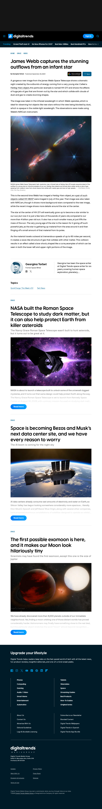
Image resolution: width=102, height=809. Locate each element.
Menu (4, 36)
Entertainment (22, 700)
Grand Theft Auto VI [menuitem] (21, 44)
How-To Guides (66, 700)
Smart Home (22, 696)
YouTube (27, 670)
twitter (31, 271)
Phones (20, 680)
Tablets (63, 680)
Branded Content (67, 719)
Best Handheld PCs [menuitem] (78, 44)
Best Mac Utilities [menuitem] (61, 44)
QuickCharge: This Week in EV (22, 288)
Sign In (88, 36)
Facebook (12, 670)
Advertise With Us (24, 723)
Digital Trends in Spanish (69, 727)
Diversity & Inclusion (17, 778)
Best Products (65, 696)
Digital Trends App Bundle (70, 732)
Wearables (64, 684)
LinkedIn (41, 670)
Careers (13, 769)
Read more (19, 406)
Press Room (37, 773)
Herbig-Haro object (20, 87)
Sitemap (35, 778)
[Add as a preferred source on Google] (74, 74)
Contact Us (21, 719)
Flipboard (46, 670)
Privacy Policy (37, 769)
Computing (21, 684)
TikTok (31, 670)
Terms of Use (15, 783)
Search (98, 36)
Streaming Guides (67, 692)
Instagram (17, 670)
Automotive (21, 705)
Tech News (41, 288)
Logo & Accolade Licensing (27, 732)
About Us (20, 715)
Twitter (22, 670)
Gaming (20, 688)
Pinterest (36, 670)
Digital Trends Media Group (24, 793)
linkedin (26, 271)
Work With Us (15, 773)
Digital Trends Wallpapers (69, 723)
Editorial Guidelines (24, 727)
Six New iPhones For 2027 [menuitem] (42, 44)
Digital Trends (16, 39)
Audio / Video (22, 692)
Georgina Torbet (18, 74)
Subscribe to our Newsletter (70, 715)
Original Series (66, 705)
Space (63, 688)
